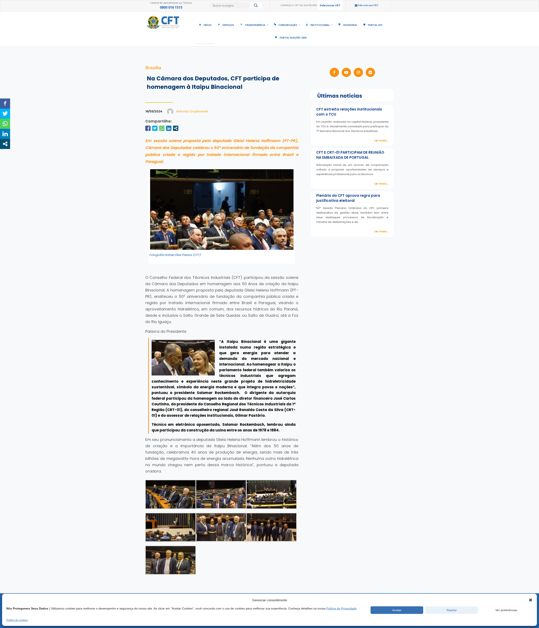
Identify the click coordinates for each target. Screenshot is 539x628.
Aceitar (397, 610)
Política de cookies (17, 620)
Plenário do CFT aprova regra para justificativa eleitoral (348, 198)
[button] (530, 600)
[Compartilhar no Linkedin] (168, 128)
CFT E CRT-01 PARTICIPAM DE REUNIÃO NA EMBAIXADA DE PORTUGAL (350, 155)
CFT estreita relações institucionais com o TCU (349, 112)
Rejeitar (452, 610)
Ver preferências (506, 610)
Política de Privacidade (341, 608)
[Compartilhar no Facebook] (148, 128)
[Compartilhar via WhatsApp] (161, 128)
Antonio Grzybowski (192, 111)
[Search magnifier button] (256, 7)
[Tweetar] (154, 128)
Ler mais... (381, 140)
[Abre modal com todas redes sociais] (175, 128)
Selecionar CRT (330, 5)
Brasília (153, 67)
